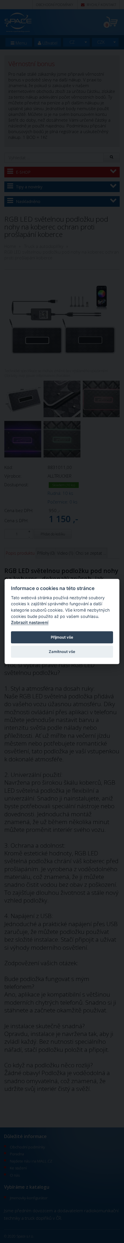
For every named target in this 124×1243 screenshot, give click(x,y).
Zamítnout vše (62, 651)
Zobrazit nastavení (29, 622)
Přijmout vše (62, 637)
